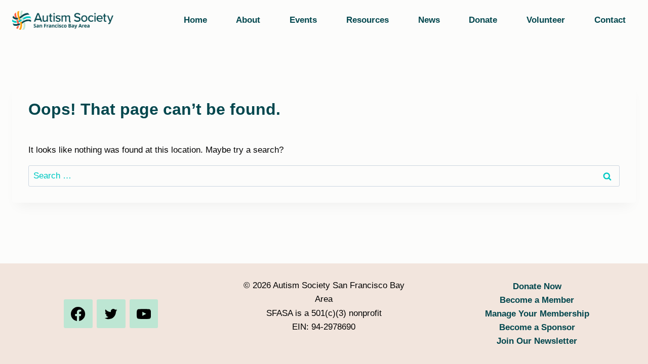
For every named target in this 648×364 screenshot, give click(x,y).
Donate (483, 20)
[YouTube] (144, 313)
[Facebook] (78, 313)
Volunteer (545, 20)
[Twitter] (111, 313)
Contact (610, 20)
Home (195, 20)
